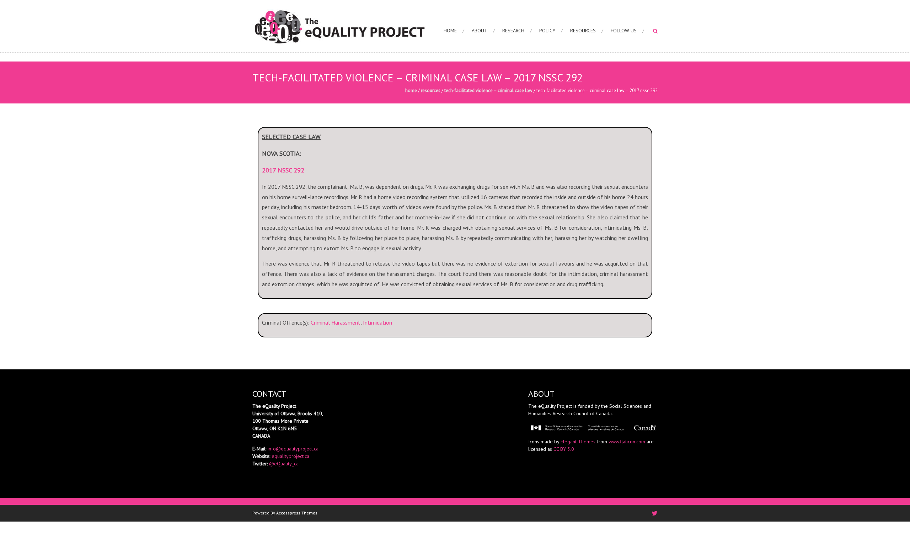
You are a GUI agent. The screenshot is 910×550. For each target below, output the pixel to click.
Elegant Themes (578, 441)
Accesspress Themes (296, 513)
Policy (547, 30)
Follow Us (624, 30)
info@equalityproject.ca (293, 448)
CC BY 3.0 (563, 449)
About (479, 30)
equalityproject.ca (290, 456)
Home (450, 30)
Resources (583, 30)
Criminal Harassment (335, 322)
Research (513, 30)
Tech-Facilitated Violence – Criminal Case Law (488, 90)
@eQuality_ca (284, 463)
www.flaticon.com (627, 441)
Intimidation (377, 322)
